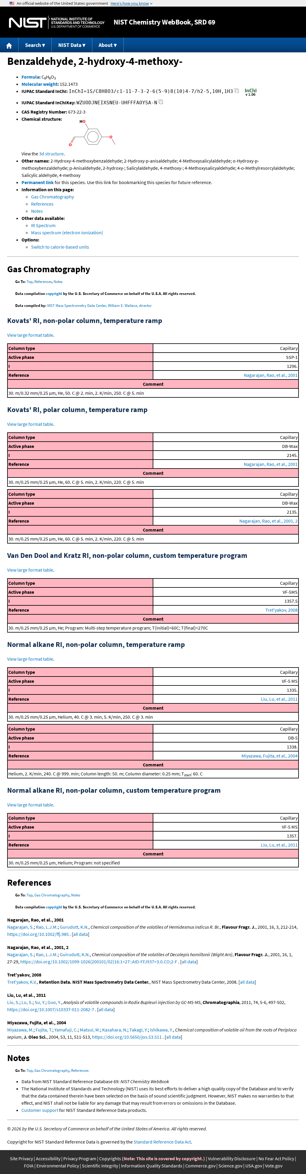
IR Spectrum (43, 225)
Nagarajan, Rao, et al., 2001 (271, 375)
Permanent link (38, 182)
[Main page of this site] (9, 45)
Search (33, 45)
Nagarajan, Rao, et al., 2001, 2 (268, 521)
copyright (54, 293)
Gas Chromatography (52, 197)
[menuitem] (9, 45)
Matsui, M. (90, 1030)
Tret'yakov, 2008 (281, 610)
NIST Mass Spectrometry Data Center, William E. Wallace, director (99, 305)
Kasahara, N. (114, 1030)
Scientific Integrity (100, 1166)
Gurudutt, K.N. (74, 927)
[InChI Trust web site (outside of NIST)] (251, 95)
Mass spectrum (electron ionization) (67, 232)
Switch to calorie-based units (60, 247)
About (106, 45)
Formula (30, 77)
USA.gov (253, 1166)
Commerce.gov (200, 1166)
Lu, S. (27, 1002)
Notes (37, 211)
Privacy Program (79, 1158)
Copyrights (110, 1158)
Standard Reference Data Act (162, 1142)
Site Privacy (21, 1158)
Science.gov (230, 1166)
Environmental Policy (57, 1166)
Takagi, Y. (138, 1030)
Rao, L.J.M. (47, 927)
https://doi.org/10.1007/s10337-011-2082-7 (50, 1009)
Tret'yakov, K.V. (22, 982)
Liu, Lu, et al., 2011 (279, 699)
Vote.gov (273, 1166)
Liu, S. (13, 1002)
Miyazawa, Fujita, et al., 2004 (269, 756)
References (42, 204)
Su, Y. (40, 1002)
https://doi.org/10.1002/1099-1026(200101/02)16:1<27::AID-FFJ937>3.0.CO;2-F (98, 962)
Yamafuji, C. (66, 1030)
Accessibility (48, 1158)
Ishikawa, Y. (161, 1030)
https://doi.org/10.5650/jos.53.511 (127, 1037)
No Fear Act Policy (276, 1158)
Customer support (40, 1110)
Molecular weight (39, 84)
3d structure (51, 154)
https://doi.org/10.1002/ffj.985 (38, 934)
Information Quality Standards (151, 1166)
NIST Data (69, 45)
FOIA (28, 1166)
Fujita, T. (44, 1030)
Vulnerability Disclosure (231, 1158)
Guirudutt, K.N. (75, 954)
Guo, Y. (54, 1002)
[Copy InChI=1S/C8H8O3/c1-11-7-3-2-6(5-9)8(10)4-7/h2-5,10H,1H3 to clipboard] (236, 92)
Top (30, 281)
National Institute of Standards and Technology (57, 22)
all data (80, 934)
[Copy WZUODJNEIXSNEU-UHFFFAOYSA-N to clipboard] (160, 103)
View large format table (30, 335)
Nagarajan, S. (20, 927)
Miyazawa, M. (20, 1030)
